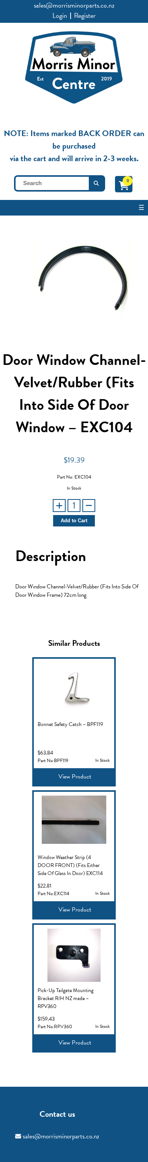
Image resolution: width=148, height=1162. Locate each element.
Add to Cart (74, 520)
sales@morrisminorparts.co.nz (74, 5)
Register (85, 15)
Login (59, 15)
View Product (74, 776)
